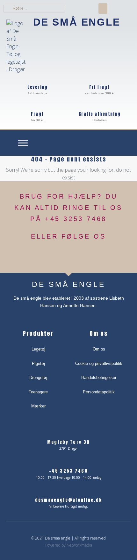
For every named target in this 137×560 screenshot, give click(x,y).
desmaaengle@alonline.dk (68, 500)
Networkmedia (79, 545)
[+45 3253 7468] (69, 461)
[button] (102, 8)
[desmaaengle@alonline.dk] (69, 490)
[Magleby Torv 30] (69, 433)
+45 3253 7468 (68, 471)
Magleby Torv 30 (68, 442)
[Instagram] (77, 255)
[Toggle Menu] (23, 143)
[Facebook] (60, 255)
